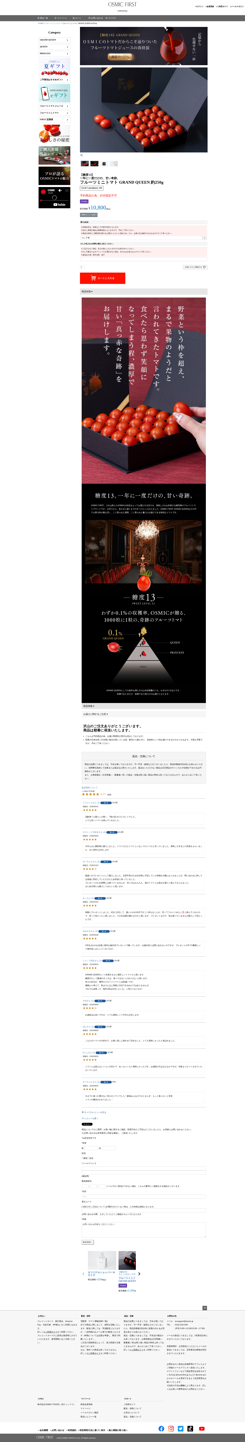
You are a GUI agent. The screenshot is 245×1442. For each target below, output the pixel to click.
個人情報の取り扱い (118, 1430)
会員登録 (210, 6)
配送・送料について (132, 1408)
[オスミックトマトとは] (54, 142)
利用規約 (72, 1430)
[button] (83, 1274)
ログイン (200, 6)
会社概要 (44, 1430)
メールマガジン (237, 6)
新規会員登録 (86, 1404)
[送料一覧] (102, 1321)
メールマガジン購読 (89, 1412)
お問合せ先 (172, 1316)
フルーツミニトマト (52, 23)
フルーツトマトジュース (51, 106)
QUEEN (43, 46)
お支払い (41, 1316)
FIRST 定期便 (46, 119)
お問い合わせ (97, 18)
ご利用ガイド (222, 6)
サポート (128, 1399)
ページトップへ (204, 1308)
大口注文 (112, 18)
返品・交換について (132, 1417)
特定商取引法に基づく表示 (92, 1430)
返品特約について (90, 787)
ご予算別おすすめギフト (51, 79)
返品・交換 (128, 1316)
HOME (40, 23)
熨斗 (84, 222)
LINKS (41, 1399)
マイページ (62, 18)
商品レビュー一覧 (88, 1417)
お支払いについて (132, 1412)
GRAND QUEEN (48, 40)
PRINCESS (45, 53)
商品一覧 (44, 18)
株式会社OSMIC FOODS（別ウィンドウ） (56, 1404)
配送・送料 (85, 1316)
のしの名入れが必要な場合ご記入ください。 (98, 244)
